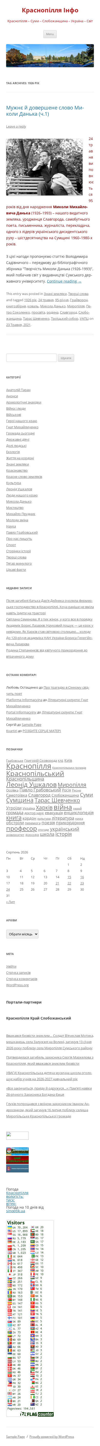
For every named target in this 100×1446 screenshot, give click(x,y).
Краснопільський (35, 773)
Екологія (13, 451)
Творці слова (78, 293)
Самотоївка (16, 795)
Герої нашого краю (21, 420)
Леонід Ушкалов (19, 489)
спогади (43, 829)
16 (82, 877)
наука (79, 818)
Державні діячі (17, 439)
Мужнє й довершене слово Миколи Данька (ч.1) (45, 110)
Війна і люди (16, 408)
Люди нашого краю (22, 495)
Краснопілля (28, 766)
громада (14, 812)
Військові (13, 414)
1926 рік (30, 300)
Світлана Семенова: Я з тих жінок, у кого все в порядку (49, 619)
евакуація (54, 812)
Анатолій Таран (18, 389)
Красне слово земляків (24, 476)
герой (77, 808)
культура (44, 818)
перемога (33, 823)
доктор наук (34, 813)
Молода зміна (17, 520)
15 (69, 877)
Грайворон (79, 300)
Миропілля (76, 306)
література (63, 818)
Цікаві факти (16, 569)
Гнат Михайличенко (22, 427)
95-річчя (61, 300)
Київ (68, 760)
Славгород (68, 312)
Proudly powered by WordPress (51, 1436)
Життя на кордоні (20, 458)
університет (15, 835)
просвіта (38, 312)
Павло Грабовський (22, 532)
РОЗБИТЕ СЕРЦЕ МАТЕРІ (42, 730)
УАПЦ (84, 318)
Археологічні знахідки (23, 402)
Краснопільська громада (69, 767)
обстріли (15, 823)
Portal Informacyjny (21, 712)
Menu (50, 34)
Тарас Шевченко (36, 318)
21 (57, 883)
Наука (11, 526)
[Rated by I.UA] (17, 1138)
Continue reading (64, 281)
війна (63, 807)
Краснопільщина (25, 779)
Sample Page (31, 724)
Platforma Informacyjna (24, 699)
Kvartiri (11, 730)
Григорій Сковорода (40, 760)
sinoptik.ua (15, 1210)
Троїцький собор (64, 318)
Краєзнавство (17, 470)
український (64, 829)
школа (47, 834)
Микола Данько (53, 306)
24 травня (46, 300)
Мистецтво (15, 507)
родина (52, 312)
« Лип (10, 901)
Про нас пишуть (19, 538)
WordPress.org (17, 985)
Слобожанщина (65, 795)
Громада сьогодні (20, 433)
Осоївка (12, 790)
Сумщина (20, 800)
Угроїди (14, 808)
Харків (44, 807)
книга (14, 817)
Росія (66, 790)
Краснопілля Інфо (50, 10)
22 (69, 883)
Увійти (11, 966)
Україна (29, 808)
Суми (86, 794)
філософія (32, 835)
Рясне (76, 790)
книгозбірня (16, 306)
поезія (48, 823)
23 (82, 883)
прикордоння (70, 822)
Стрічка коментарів (21, 978)
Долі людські (16, 445)
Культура (13, 482)
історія (63, 833)
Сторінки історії (18, 551)
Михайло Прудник (20, 513)
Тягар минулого (19, 563)
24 (8, 889)
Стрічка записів (18, 972)
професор (21, 828)
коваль (33, 306)
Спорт (11, 544)
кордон (29, 818)
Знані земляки (55, 293)
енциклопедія (79, 812)
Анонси (12, 396)
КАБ (60, 761)
